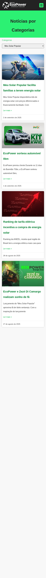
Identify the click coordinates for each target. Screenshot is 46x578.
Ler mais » (7, 110)
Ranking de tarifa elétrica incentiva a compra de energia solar (22, 227)
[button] (41, 5)
